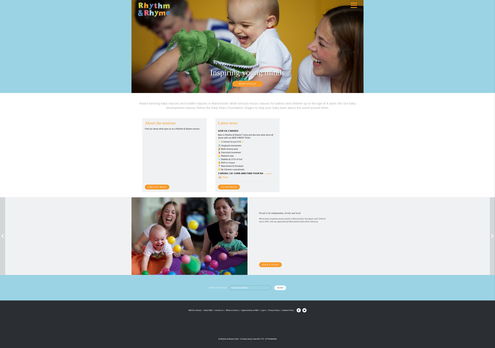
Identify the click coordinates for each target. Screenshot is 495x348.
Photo (225, 177)
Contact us (219, 310)
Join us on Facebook (299, 310)
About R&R (208, 310)
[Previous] (2, 236)
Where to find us (232, 310)
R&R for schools (194, 310)
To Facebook (229, 187)
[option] (247, 46)
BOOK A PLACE (247, 83)
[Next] (492, 236)
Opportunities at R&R (249, 310)
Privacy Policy (273, 310)
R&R (247, 325)
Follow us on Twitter (304, 310)
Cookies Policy (288, 310)
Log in (263, 310)
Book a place (270, 264)
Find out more (157, 187)
